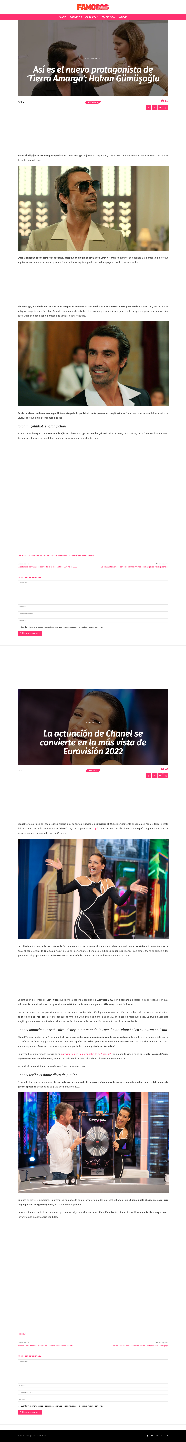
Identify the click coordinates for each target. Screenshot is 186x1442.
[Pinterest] (160, 107)
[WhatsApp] (165, 107)
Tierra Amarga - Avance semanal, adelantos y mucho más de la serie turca (61, 555)
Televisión (93, 102)
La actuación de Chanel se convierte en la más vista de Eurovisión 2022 (47, 567)
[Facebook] (148, 107)
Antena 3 (22, 555)
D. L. (22, 102)
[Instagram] (152, 1436)
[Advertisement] (93, 134)
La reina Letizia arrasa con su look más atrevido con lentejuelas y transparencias (134, 567)
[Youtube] (166, 1436)
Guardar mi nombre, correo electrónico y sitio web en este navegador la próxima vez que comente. (62, 627)
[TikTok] (157, 1436)
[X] (154, 107)
